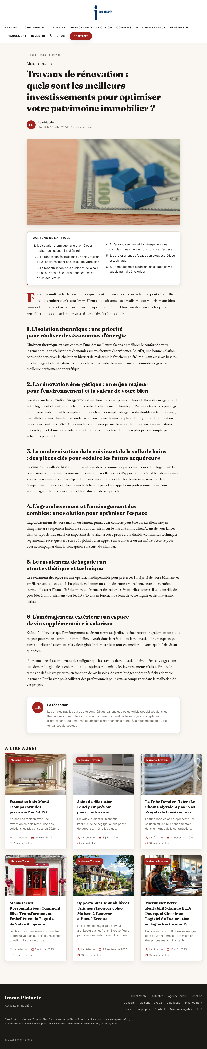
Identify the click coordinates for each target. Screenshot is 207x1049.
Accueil (11, 27)
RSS (199, 1009)
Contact (81, 36)
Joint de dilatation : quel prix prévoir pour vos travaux (94, 806)
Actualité (57, 27)
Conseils (124, 27)
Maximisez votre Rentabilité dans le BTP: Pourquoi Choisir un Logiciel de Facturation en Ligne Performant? (168, 913)
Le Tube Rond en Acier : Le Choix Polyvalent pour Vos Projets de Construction (170, 806)
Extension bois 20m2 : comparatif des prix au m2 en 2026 (29, 806)
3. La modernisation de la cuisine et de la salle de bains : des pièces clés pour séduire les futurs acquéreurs (68, 273)
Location (104, 27)
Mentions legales (181, 1009)
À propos (57, 35)
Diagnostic (179, 27)
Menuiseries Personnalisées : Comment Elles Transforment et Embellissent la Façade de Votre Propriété (35, 913)
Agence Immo (81, 27)
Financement (16, 35)
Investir (38, 35)
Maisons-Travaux (151, 27)
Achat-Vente (33, 27)
